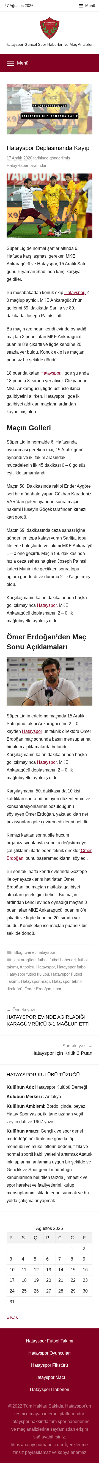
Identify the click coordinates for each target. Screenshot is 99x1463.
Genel (29, 952)
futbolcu (27, 967)
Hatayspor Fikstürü (49, 1365)
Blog (18, 952)
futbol (42, 959)
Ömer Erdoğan (37, 988)
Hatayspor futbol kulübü (28, 974)
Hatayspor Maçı (49, 1377)
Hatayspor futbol (71, 967)
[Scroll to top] (89, 1453)
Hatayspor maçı (35, 981)
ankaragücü (24, 959)
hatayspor (46, 952)
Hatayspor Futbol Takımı (49, 1341)
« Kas (12, 1317)
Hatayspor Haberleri (49, 1389)
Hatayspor (32, 731)
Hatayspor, (75, 292)
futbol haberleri (63, 959)
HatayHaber (17, 165)
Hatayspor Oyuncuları (49, 1353)
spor (57, 988)
